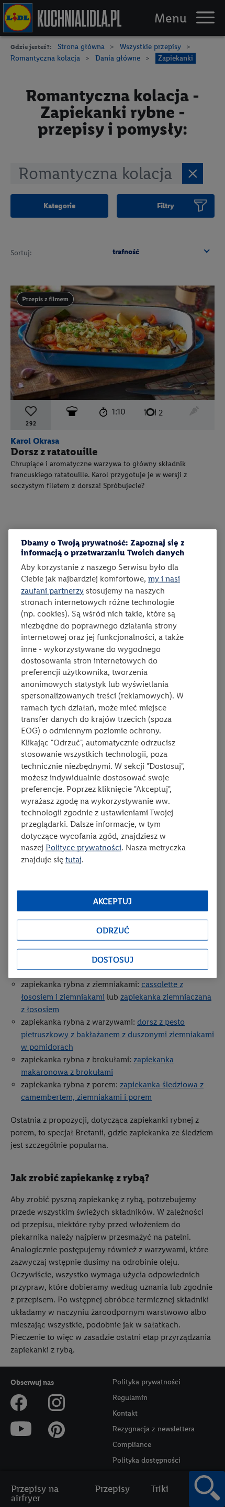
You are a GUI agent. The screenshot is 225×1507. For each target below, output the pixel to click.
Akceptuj (112, 901)
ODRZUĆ (112, 930)
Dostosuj (112, 959)
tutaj (73, 859)
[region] (112, 753)
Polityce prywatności (83, 847)
